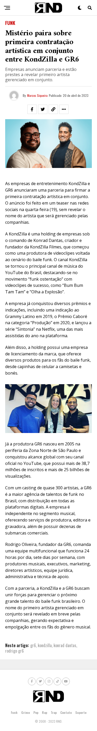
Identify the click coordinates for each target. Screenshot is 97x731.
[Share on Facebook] (32, 109)
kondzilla (45, 645)
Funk (14, 712)
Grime (25, 712)
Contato (66, 712)
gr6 (33, 645)
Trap (54, 712)
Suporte (80, 712)
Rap (44, 712)
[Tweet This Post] (42, 109)
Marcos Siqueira (37, 95)
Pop (35, 712)
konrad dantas (65, 645)
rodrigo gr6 (14, 651)
